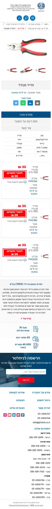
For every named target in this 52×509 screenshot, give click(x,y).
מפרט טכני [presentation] (26, 114)
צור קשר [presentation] (26, 128)
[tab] (26, 115)
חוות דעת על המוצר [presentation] (26, 121)
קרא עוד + (26, 318)
